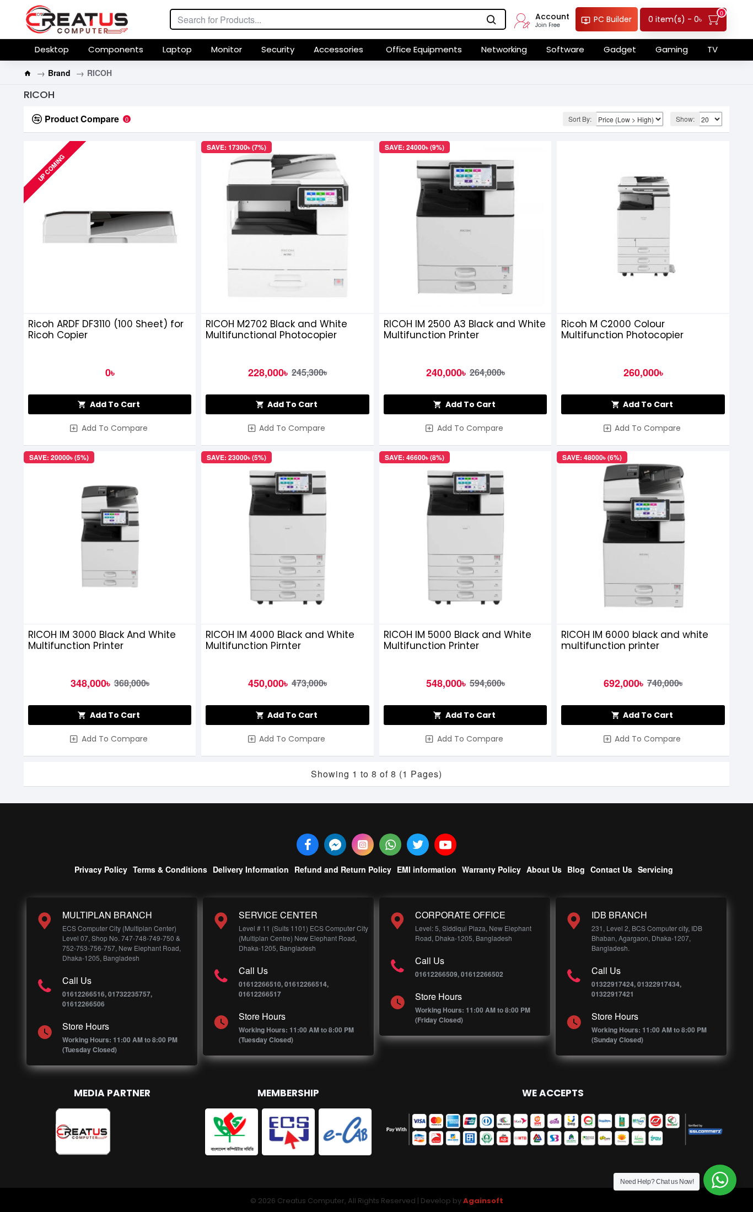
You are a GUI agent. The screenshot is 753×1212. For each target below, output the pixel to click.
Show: (685, 118)
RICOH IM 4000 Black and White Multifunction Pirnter (280, 640)
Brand (59, 72)
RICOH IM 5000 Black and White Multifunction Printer (457, 640)
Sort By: (579, 118)
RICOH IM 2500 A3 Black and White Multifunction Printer (465, 329)
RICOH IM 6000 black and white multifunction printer (634, 640)
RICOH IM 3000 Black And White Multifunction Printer (102, 640)
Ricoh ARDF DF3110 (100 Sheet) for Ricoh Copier (106, 329)
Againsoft (483, 1200)
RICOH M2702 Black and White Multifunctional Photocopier (276, 329)
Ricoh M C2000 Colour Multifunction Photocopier (622, 329)
